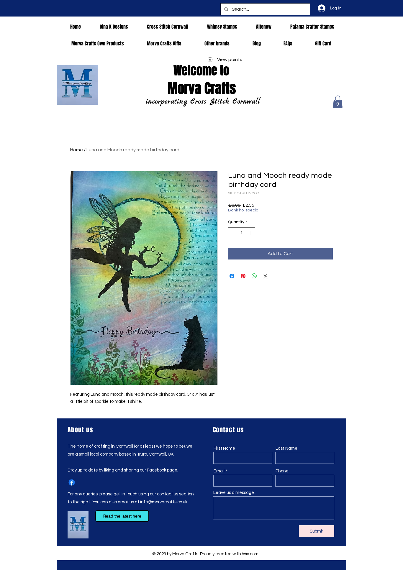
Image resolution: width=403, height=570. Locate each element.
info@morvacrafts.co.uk (163, 502)
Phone (282, 471)
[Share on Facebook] (231, 276)
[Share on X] (265, 276)
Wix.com (250, 554)
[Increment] (250, 233)
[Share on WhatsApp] (254, 276)
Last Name (286, 448)
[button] (337, 102)
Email (219, 471)
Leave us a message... (235, 492)
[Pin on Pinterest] (243, 276)
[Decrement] (232, 233)
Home (76, 149)
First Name (224, 448)
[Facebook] (72, 482)
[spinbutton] (241, 233)
